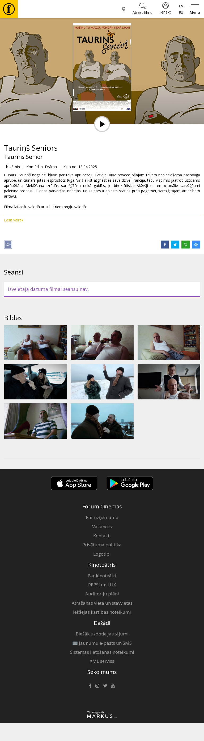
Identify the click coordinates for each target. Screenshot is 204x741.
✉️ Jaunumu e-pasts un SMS (102, 643)
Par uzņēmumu (102, 517)
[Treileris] (102, 124)
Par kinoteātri (102, 576)
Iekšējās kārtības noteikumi (102, 612)
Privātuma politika (102, 545)
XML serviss (102, 661)
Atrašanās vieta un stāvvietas (102, 603)
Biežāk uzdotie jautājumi (102, 634)
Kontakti (102, 536)
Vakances (102, 527)
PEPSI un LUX (102, 585)
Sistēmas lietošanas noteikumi (102, 652)
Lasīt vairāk (13, 220)
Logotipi (102, 554)
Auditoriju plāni (102, 594)
